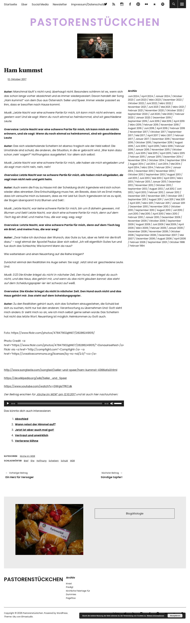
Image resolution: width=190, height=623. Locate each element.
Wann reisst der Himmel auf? (35, 424)
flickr (146, 4)
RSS (114, 4)
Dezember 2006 (145, 238)
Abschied (21, 419)
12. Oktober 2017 (17, 79)
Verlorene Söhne (26, 441)
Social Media (40, 4)
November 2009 (137, 221)
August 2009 (143, 224)
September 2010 (145, 210)
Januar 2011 (178, 203)
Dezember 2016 (161, 139)
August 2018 (135, 128)
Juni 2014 (163, 164)
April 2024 (147, 96)
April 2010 (158, 213)
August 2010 (164, 210)
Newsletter (60, 4)
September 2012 (137, 188)
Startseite (10, 4)
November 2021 (137, 107)
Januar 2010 (152, 217)
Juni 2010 (133, 213)
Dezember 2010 (139, 206)
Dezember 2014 (172, 156)
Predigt (69, 587)
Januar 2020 (143, 117)
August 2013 (174, 174)
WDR (72, 460)
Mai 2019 (166, 121)
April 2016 (153, 146)
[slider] (118, 403)
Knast (69, 583)
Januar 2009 (175, 228)
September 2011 (137, 199)
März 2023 (155, 99)
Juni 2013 (145, 178)
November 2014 (137, 160)
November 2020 (154, 110)
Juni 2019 (154, 121)
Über (24, 4)
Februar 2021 (135, 110)
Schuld (64, 460)
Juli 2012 (169, 188)
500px (154, 4)
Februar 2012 (155, 192)
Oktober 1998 (177, 242)
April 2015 (165, 153)
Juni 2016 (140, 146)
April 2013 (169, 178)
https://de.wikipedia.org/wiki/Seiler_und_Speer (35, 378)
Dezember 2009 (171, 217)
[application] (64, 403)
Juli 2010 (177, 210)
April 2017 (152, 135)
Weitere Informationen (155, 616)
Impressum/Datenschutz (87, 4)
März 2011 (147, 203)
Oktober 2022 (136, 103)
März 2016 (167, 146)
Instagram (122, 4)
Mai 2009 (171, 224)
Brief (26, 460)
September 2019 (137, 121)
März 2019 (135, 124)
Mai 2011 (180, 199)
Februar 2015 (137, 156)
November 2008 (158, 231)
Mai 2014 (175, 164)
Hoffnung (41, 460)
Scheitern (54, 460)
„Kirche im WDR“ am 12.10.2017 (56, 394)
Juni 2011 (169, 199)
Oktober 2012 (163, 185)
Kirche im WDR (27, 456)
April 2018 (162, 128)
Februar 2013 (142, 181)
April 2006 (180, 238)
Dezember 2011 (136, 196)
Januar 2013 (159, 181)
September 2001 (157, 242)
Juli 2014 (150, 164)
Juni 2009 (158, 224)
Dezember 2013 (144, 171)
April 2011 (135, 203)
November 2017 (139, 132)
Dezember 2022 (172, 99)
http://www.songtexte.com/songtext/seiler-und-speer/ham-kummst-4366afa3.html (60, 370)
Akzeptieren (175, 615)
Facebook (130, 4)
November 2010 (159, 206)
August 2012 (156, 188)
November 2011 (156, 196)
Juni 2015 (140, 153)
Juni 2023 (141, 99)
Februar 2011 (162, 203)
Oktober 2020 (174, 110)
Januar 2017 (142, 139)
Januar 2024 (162, 96)
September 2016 (162, 142)
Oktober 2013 (135, 174)
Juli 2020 (155, 114)
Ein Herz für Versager (19, 475)
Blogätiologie (134, 513)
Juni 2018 (149, 128)
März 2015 (179, 153)
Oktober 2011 (174, 196)
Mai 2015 (153, 153)
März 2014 (147, 167)
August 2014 (137, 164)
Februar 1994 (137, 245)
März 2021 (178, 107)
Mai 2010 (145, 213)
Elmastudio (27, 616)
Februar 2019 (150, 124)
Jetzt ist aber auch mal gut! (34, 430)
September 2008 (146, 235)
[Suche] (174, 4)
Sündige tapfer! (94, 475)
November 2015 (161, 149)
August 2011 (155, 199)
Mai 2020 (167, 114)
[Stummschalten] (111, 403)
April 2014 (133, 167)
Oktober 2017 (158, 132)
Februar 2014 (163, 167)
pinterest (138, 4)
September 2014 (176, 160)
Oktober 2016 (143, 142)
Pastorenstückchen (95, 22)
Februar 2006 (137, 242)
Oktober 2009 (157, 221)
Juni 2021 (153, 107)
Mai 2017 (140, 135)
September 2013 (155, 174)
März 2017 (166, 135)
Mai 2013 (157, 178)
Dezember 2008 (137, 231)
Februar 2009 (158, 228)
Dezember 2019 (162, 117)
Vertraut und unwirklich (31, 435)
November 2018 (170, 124)
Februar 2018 (177, 128)
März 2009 (142, 228)
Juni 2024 (133, 96)
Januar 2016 (142, 149)
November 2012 (144, 185)
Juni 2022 (151, 103)
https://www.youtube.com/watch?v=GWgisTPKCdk (38, 386)
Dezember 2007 (167, 235)
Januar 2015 (154, 156)
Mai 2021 (165, 107)
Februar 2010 (135, 217)
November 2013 (165, 171)
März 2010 (171, 213)
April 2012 (140, 192)
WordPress (62, 613)
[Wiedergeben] (7, 403)
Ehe (32, 460)
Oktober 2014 (156, 160)
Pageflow (71, 598)
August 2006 (164, 238)
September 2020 (138, 114)
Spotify (163, 4)
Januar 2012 (172, 192)
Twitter (105, 4)
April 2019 (179, 121)
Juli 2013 (132, 178)
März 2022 (165, 103)
